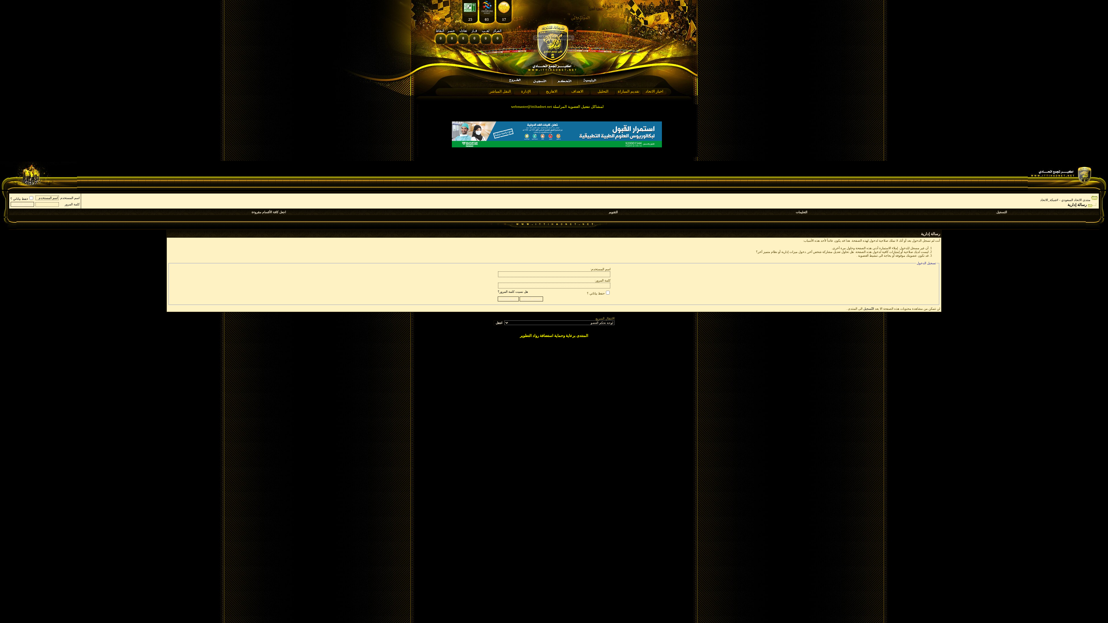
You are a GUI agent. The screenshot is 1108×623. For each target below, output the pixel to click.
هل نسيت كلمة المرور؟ (513, 291)
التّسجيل (868, 308)
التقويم (613, 212)
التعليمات (801, 212)
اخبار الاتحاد (654, 91)
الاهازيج (551, 91)
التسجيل (1001, 212)
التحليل (603, 91)
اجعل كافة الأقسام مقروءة (269, 212)
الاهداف (577, 91)
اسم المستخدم (70, 198)
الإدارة (526, 91)
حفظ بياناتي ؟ (19, 198)
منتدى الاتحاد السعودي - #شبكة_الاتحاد (1065, 200)
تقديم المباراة (628, 91)
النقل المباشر (500, 91)
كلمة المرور (72, 204)
